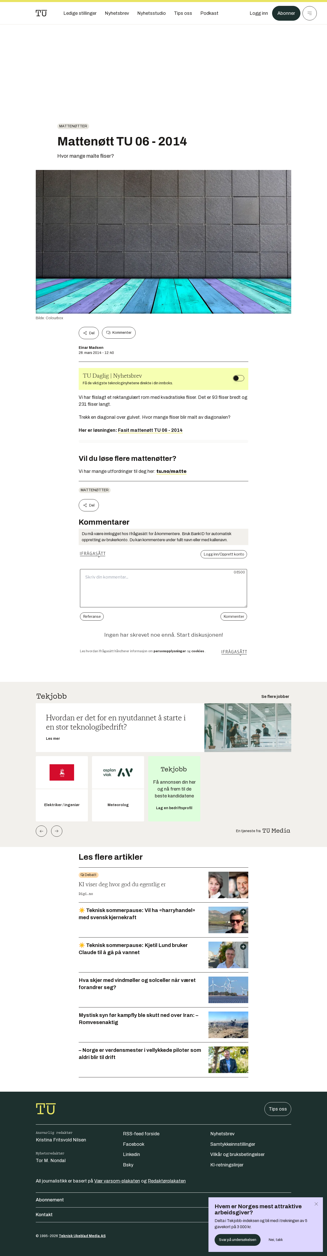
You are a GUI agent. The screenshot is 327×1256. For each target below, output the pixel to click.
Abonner (286, 13)
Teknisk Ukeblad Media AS (82, 1236)
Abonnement (50, 1199)
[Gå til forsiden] (41, 13)
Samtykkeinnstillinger (232, 1144)
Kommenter (121, 333)
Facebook (133, 1144)
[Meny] (309, 13)
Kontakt (44, 1214)
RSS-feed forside (141, 1133)
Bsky (128, 1164)
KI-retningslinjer (226, 1164)
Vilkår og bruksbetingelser (237, 1154)
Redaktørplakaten (167, 1181)
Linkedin (131, 1154)
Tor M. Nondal (51, 1160)
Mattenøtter (73, 126)
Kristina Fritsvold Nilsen (61, 1139)
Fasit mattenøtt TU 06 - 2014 (150, 430)
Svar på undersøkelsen (237, 1240)
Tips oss (278, 1109)
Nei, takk (276, 1240)
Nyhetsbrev (222, 1133)
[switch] (238, 378)
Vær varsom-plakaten (117, 1181)
